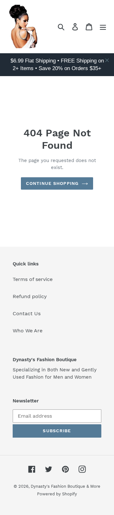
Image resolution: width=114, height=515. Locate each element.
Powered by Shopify (57, 494)
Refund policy (30, 296)
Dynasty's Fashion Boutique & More (65, 486)
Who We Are (27, 331)
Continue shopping (52, 183)
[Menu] (103, 26)
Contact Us (27, 313)
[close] (107, 60)
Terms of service (33, 279)
